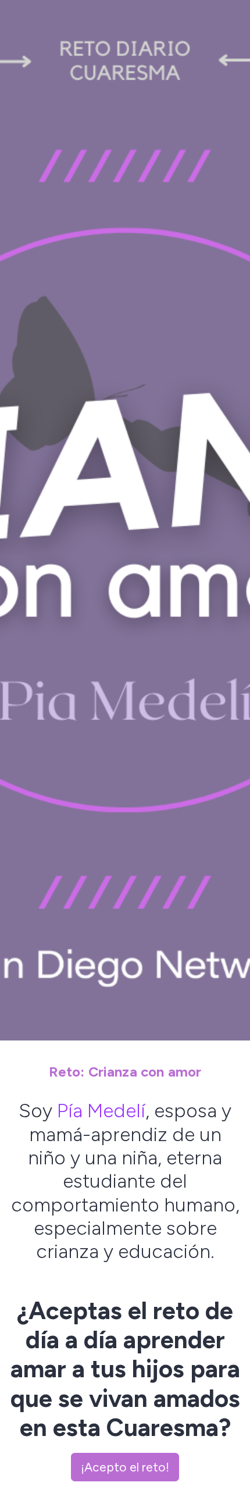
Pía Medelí (101, 1110)
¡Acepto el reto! (125, 1467)
